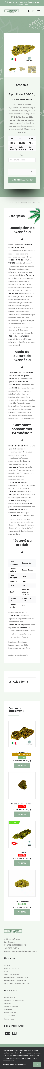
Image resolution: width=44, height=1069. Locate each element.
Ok (37, 1065)
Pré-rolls (7, 1003)
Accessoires (9, 1016)
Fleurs (17, 203)
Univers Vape (10, 1019)
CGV (6, 971)
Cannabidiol (14, 615)
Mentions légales (11, 974)
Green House (26, 99)
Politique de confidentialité (16, 977)
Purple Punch (21, 754)
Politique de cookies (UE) (15, 980)
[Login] (27, 11)
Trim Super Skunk (22, 903)
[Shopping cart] (31, 11)
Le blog (7, 965)
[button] (38, 11)
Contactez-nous (11, 968)
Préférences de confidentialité (17, 983)
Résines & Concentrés (14, 1000)
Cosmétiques (10, 1012)
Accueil (10, 203)
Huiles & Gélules (11, 1006)
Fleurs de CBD (10, 997)
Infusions (8, 1009)
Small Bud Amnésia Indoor (22, 805)
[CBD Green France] (11, 11)
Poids (22, 155)
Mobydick (22, 854)
